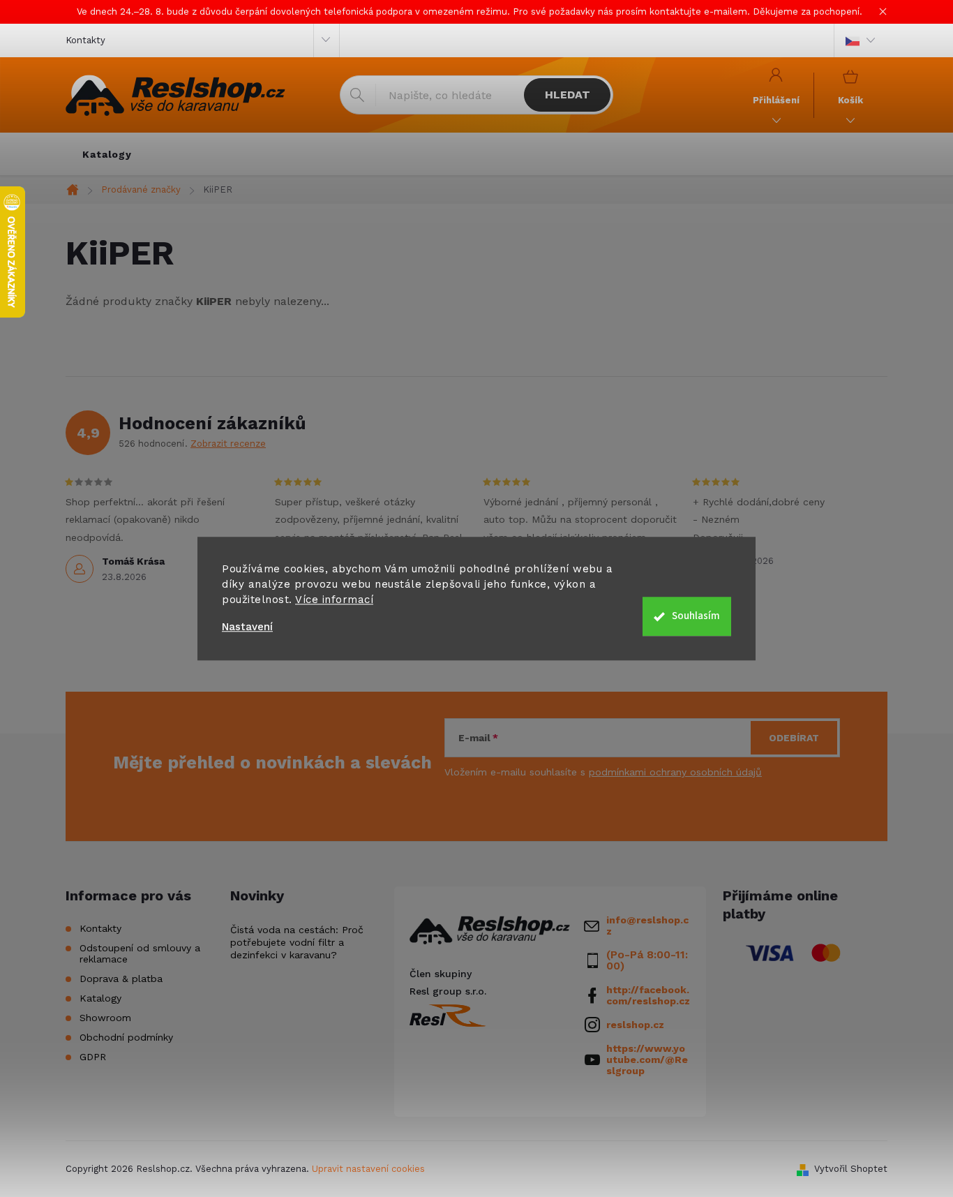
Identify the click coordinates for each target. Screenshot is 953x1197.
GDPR (93, 1056)
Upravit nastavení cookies (368, 1168)
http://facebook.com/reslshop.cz (648, 995)
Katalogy (100, 998)
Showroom (105, 1017)
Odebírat (794, 737)
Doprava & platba (121, 978)
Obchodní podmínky (126, 1037)
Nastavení (247, 627)
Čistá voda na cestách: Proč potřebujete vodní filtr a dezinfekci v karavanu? (296, 942)
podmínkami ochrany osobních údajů (675, 772)
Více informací (334, 599)
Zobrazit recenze (228, 443)
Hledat (567, 94)
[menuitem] (107, 154)
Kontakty (85, 40)
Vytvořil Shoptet (850, 1168)
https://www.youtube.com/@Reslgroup (647, 1059)
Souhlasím (696, 616)
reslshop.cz (635, 1024)
